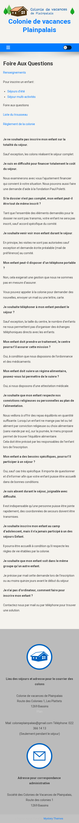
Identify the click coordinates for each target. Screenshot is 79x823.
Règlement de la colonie (19, 124)
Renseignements (14, 72)
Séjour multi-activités (21, 96)
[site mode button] (67, 47)
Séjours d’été (16, 91)
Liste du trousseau (15, 114)
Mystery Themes (53, 818)
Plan (40, 711)
